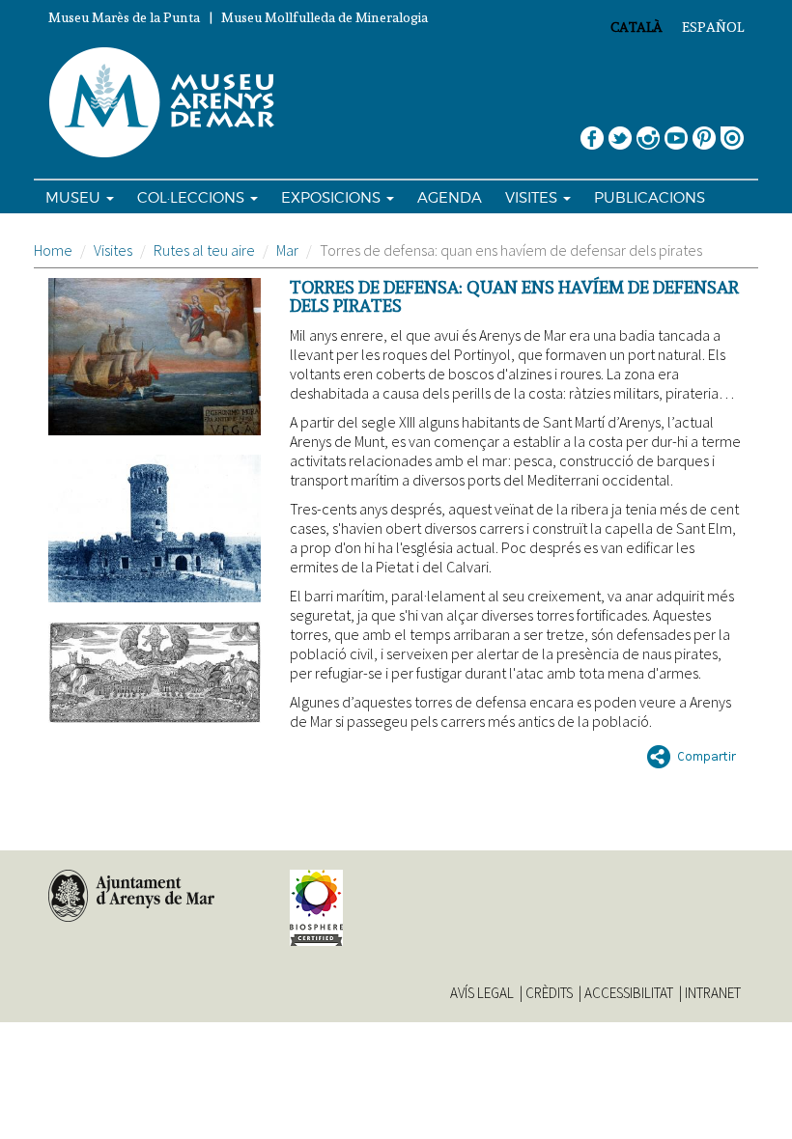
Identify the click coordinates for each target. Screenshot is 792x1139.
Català (636, 27)
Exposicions (332, 198)
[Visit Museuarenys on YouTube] (676, 131)
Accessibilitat (628, 993)
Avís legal (482, 993)
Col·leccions (192, 198)
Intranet (713, 993)
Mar (287, 250)
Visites (533, 198)
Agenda (449, 198)
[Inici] (170, 103)
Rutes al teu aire (204, 250)
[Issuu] (732, 131)
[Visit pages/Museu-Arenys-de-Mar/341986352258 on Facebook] (592, 131)
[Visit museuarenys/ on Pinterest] (704, 131)
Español (713, 27)
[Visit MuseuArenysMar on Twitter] (620, 131)
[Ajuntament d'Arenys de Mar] (154, 896)
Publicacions (649, 198)
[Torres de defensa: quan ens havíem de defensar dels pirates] (154, 356)
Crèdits (549, 993)
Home (53, 250)
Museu (74, 198)
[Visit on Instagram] (648, 131)
